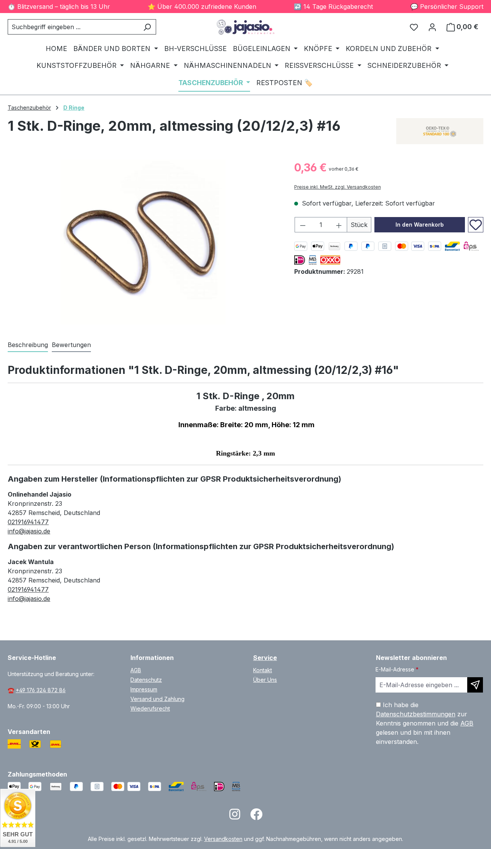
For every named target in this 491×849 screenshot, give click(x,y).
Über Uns (265, 679)
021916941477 (28, 522)
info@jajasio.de (29, 531)
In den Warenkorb (419, 224)
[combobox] (73, 27)
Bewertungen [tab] (71, 345)
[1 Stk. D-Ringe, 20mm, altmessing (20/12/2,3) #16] (143, 242)
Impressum (143, 689)
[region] (143, 242)
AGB (135, 670)
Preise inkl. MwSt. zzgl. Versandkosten (337, 187)
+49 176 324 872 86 (41, 690)
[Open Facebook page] (256, 816)
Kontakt (262, 670)
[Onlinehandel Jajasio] (439, 131)
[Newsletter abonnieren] (475, 685)
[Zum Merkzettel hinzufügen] (475, 224)
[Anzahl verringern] (303, 224)
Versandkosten (223, 839)
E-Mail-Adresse (397, 669)
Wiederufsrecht (150, 708)
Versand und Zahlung (157, 699)
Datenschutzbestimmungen (415, 714)
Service (265, 657)
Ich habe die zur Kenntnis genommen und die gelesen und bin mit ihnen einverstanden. (424, 723)
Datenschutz (146, 679)
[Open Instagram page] (234, 816)
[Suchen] (147, 27)
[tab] (28, 345)
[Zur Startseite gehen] (245, 27)
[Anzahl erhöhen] (339, 224)
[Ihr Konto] (432, 27)
